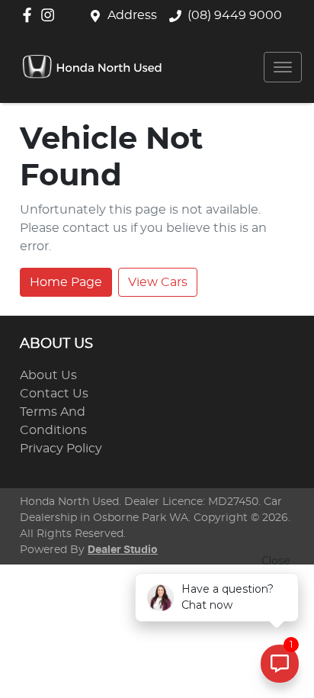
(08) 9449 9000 (234, 15)
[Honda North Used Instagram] (50, 15)
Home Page (66, 282)
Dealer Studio (123, 550)
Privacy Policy (61, 448)
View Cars (157, 282)
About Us (48, 375)
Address (132, 15)
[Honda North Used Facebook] (30, 15)
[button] (283, 67)
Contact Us (54, 394)
